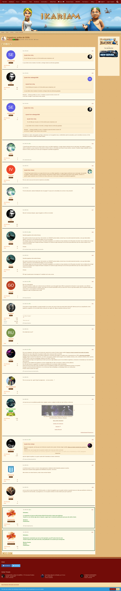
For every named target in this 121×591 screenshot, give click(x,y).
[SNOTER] (3, 576)
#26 (92, 187)
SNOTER (7, 576)
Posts (5, 67)
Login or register (110, 1)
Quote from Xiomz (29, 170)
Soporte (57, 426)
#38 (92, 487)
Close (118, 589)
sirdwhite (23, 39)
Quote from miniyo (29, 444)
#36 (92, 439)
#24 (92, 143)
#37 (92, 465)
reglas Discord (58, 429)
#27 (92, 210)
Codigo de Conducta (58, 423)
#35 (92, 399)
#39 (92, 509)
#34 (92, 377)
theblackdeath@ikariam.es (87, 432)
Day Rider (86, 576)
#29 (92, 255)
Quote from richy (28, 55)
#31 (92, 303)
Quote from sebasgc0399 (31, 77)
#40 (92, 532)
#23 (92, 103)
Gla (45, 576)
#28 (92, 232)
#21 (92, 50)
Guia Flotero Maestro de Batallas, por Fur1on (55, 575)
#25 (92, 165)
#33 (92, 349)
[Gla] (42, 576)
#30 (92, 281)
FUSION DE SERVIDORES (90, 575)
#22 (92, 73)
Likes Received (7, 65)
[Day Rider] (82, 576)
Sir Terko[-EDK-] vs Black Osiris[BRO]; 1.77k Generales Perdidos (20, 575)
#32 (92, 329)
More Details (112, 589)
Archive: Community (9, 577)
